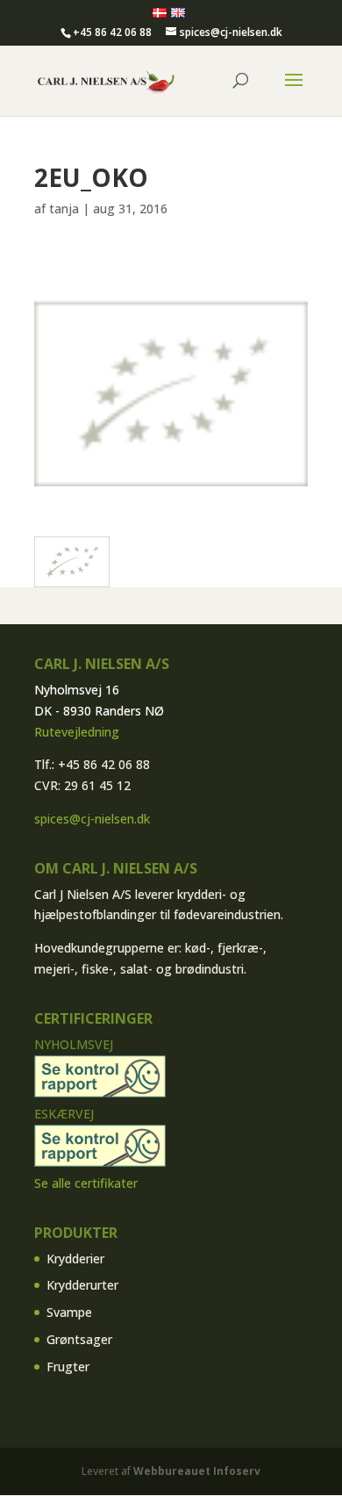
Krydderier (75, 1258)
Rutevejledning (76, 731)
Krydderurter (82, 1285)
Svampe (69, 1312)
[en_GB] (178, 13)
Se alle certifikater (86, 1183)
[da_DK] (160, 13)
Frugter (67, 1366)
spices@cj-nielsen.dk (92, 818)
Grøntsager (79, 1339)
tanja (64, 208)
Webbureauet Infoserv (196, 1471)
